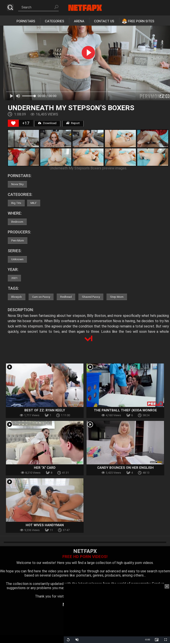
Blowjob (16, 297)
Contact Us (104, 21)
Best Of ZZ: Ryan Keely (44, 410)
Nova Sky (17, 184)
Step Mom (117, 297)
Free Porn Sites (141, 21)
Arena (79, 21)
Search (10, 7)
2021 (14, 278)
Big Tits (16, 203)
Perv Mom (17, 240)
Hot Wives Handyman (45, 525)
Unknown (17, 259)
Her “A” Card (45, 468)
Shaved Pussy (91, 297)
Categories (54, 21)
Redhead (66, 297)
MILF (34, 203)
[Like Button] (13, 123)
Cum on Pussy (41, 297)
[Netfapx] (85, 7)
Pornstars (26, 21)
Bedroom (17, 221)
